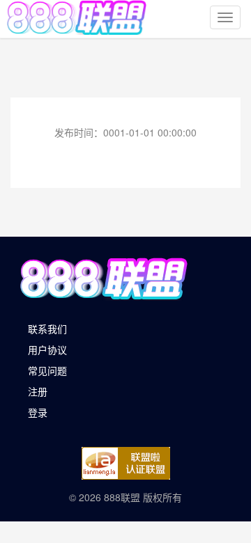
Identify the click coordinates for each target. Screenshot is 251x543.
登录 (37, 412)
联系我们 (47, 329)
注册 (37, 391)
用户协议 (47, 349)
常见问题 (47, 370)
